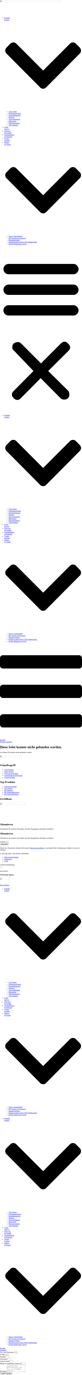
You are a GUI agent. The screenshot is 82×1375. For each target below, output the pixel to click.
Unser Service (6, 128)
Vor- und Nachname (7, 1352)
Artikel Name (5, 1361)
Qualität (3, 1357)
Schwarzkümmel (14, 119)
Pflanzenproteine (14, 123)
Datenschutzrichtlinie (37, 848)
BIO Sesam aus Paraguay (17, 238)
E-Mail (2, 842)
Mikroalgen (12, 121)
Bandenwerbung (14, 240)
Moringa (11, 117)
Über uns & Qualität (7, 132)
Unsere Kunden (7, 140)
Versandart (4, 1359)
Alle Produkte (13, 125)
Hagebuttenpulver (15, 115)
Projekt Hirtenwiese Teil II (17, 244)
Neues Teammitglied (15, 236)
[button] (41, 330)
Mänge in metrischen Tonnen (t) (11, 1363)
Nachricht (3, 1371)
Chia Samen (13, 112)
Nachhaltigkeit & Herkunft (9, 136)
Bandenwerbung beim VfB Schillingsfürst (23, 242)
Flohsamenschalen (15, 113)
